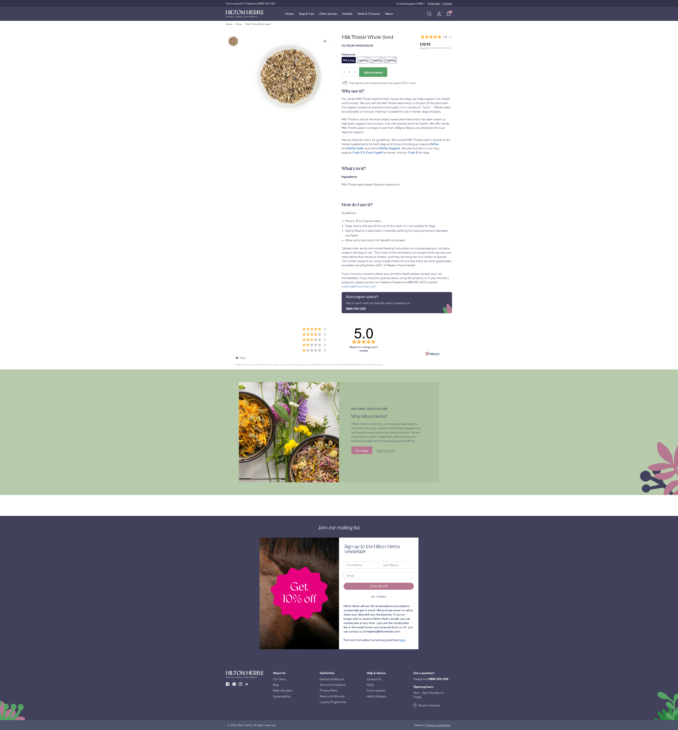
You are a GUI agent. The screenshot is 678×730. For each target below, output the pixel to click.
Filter (242, 358)
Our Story (279, 679)
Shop (239, 24)
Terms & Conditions (333, 685)
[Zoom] (324, 41)
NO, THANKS (378, 596)
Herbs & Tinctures (369, 13)
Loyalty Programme (333, 702)
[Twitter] (234, 684)
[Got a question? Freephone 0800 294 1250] (250, 3)
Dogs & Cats (306, 13)
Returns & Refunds (332, 696)
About (389, 13)
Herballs (347, 13)
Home (229, 24)
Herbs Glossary (376, 696)
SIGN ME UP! (379, 586)
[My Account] (439, 14)
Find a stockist (376, 690)
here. (402, 640)
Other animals (328, 13)
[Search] (429, 14)
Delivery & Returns (332, 679)
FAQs (370, 685)
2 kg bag (376, 60)
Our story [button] (362, 450)
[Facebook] (228, 684)
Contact (447, 3)
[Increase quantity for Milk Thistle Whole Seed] (354, 72)
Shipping (424, 47)
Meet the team (282, 690)
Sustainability (282, 696)
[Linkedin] (247, 684)
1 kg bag (363, 60)
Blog (276, 685)
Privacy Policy (329, 690)
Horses (289, 13)
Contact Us (374, 679)
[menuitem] (289, 14)
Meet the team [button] (386, 450)
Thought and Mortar (438, 725)
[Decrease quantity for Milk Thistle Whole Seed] (344, 72)
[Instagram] (240, 684)
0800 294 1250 (356, 308)
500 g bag (349, 60)
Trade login (434, 3)
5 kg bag (390, 60)
